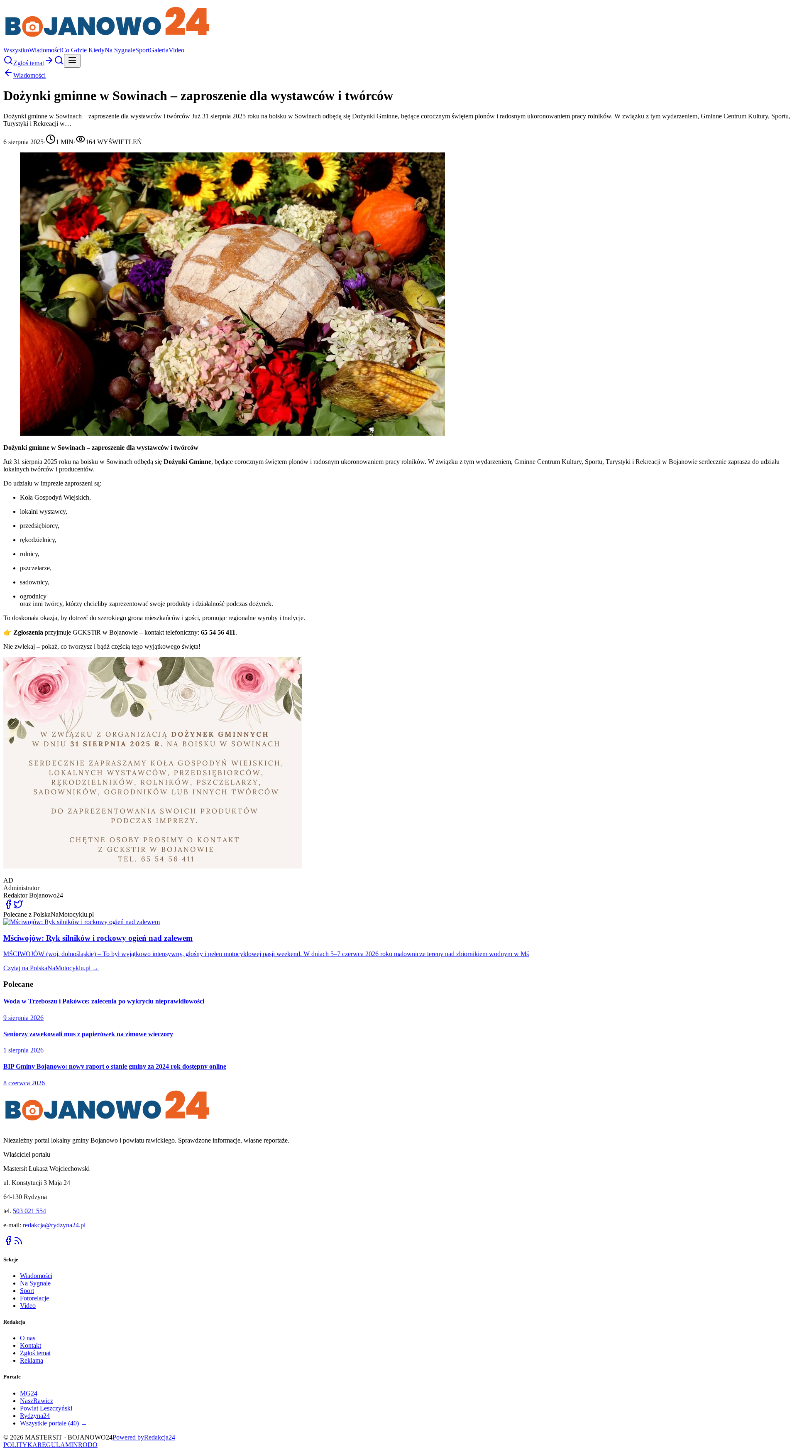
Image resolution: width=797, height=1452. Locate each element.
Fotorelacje (34, 1298)
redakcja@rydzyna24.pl (54, 1225)
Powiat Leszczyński (46, 1408)
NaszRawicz (36, 1400)
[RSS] (18, 1243)
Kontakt (30, 1345)
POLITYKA (20, 1444)
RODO (88, 1444)
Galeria (159, 50)
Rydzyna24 (35, 1415)
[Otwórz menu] (72, 61)
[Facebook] (8, 1243)
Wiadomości (45, 50)
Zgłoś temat (35, 1352)
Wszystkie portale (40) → (53, 1423)
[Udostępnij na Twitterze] (18, 906)
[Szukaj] (8, 62)
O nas (27, 1338)
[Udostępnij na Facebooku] (8, 906)
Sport (142, 50)
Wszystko (16, 50)
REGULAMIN (57, 1444)
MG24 (28, 1393)
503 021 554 (29, 1210)
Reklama (31, 1360)
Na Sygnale (120, 50)
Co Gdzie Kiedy (83, 50)
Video (176, 50)
